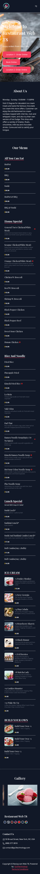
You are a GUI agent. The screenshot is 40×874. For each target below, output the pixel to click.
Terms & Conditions (20, 869)
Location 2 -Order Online (16, 70)
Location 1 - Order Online (16, 54)
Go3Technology (21, 866)
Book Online (11, 62)
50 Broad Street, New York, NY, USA (20, 839)
